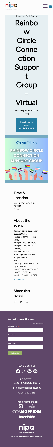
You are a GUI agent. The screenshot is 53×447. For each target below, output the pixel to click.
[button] (50, 6)
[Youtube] (35, 371)
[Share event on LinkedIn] (27, 302)
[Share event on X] (21, 302)
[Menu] (45, 6)
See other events (26, 128)
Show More (19, 279)
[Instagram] (24, 371)
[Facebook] (18, 371)
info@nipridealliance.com (27, 387)
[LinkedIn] (29, 371)
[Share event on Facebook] (15, 302)
